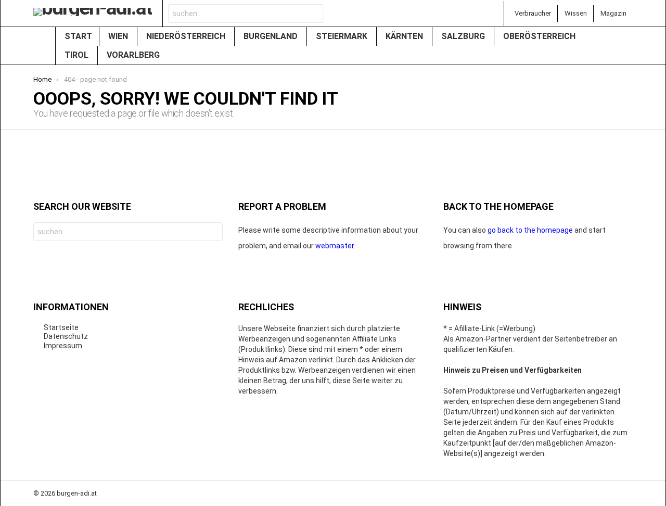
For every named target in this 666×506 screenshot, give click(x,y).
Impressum (63, 345)
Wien (119, 36)
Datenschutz (66, 336)
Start (78, 36)
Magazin (613, 13)
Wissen (576, 13)
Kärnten (405, 36)
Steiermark (342, 36)
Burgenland (272, 36)
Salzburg (464, 36)
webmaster (334, 246)
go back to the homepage (530, 230)
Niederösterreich (186, 36)
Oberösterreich (540, 36)
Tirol (78, 55)
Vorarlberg (134, 55)
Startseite (61, 327)
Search (313, 15)
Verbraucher (533, 13)
